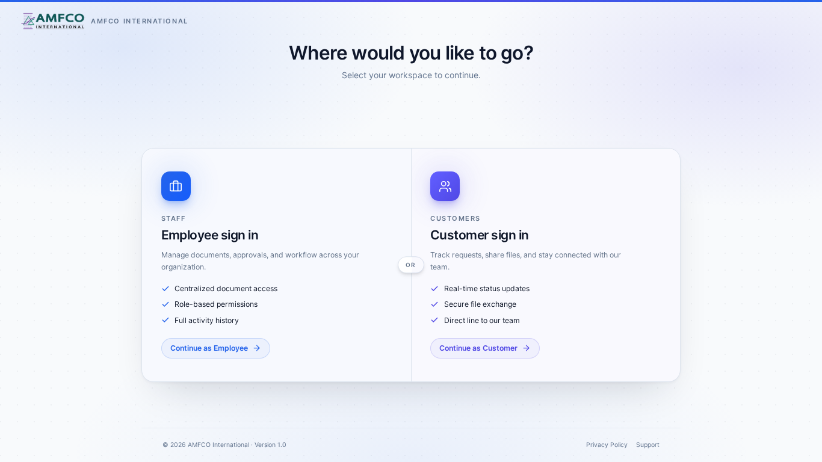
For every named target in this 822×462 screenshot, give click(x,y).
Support (648, 445)
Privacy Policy (607, 445)
